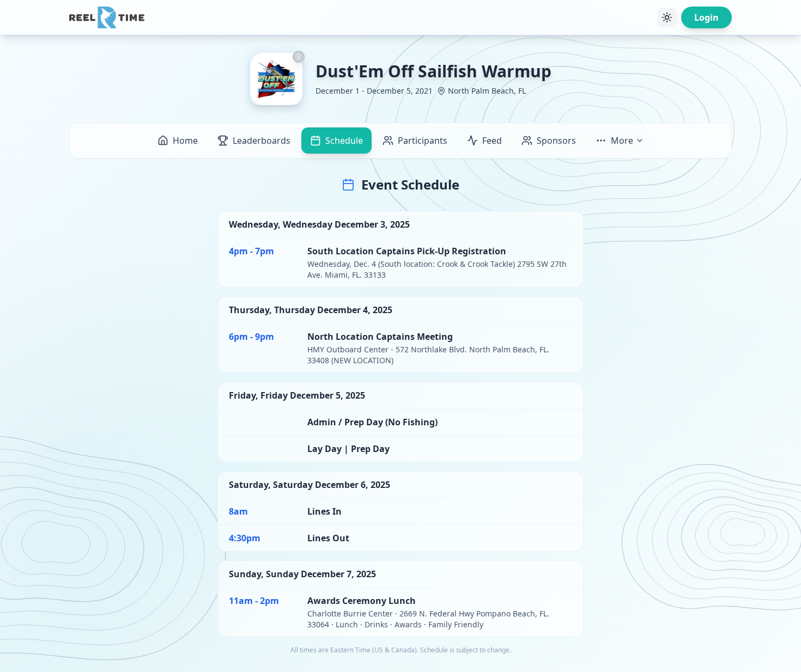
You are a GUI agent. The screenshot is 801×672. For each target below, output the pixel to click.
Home (185, 140)
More (622, 140)
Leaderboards (261, 140)
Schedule (344, 140)
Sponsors (556, 140)
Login (706, 17)
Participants (422, 140)
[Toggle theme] (667, 17)
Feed (492, 140)
